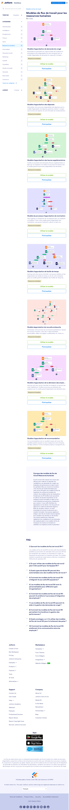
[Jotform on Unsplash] (48, 807)
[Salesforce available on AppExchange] (34, 749)
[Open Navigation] (66, 2)
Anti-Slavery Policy (34, 801)
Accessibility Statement (50, 797)
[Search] (3, 8)
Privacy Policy (28, 797)
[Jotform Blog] (34, 807)
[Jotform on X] (24, 807)
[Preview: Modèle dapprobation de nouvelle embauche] (46, 312)
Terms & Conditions (16, 797)
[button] (12, 15)
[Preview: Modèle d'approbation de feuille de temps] (46, 256)
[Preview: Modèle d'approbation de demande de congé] (46, 33)
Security (38, 797)
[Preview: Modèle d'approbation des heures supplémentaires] (46, 145)
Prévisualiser (46, 69)
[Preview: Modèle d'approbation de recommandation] (46, 423)
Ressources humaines (34, 58)
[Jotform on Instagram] (44, 807)
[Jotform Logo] (6, 3)
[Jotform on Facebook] (21, 807)
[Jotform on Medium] (31, 807)
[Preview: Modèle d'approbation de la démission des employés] (46, 367)
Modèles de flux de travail (33, 9)
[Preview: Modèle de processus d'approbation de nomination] (46, 200)
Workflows (17, 3)
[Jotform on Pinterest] (38, 807)
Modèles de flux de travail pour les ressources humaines (46, 14)
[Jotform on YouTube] (41, 807)
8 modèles (30, 18)
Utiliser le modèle (46, 64)
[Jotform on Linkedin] (27, 807)
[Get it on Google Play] (34, 737)
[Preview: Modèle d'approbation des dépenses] (46, 89)
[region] (12, 52)
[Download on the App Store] (34, 743)
